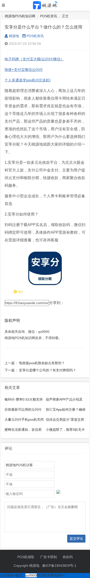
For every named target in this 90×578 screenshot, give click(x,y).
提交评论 (76, 538)
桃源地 (14, 36)
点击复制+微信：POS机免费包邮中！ (33, 575)
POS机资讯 (48, 16)
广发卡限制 (48, 557)
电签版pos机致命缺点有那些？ (42, 363)
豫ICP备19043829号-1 (59, 565)
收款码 (68, 557)
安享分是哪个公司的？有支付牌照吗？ (47, 370)
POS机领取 (25, 557)
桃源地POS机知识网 (20, 16)
